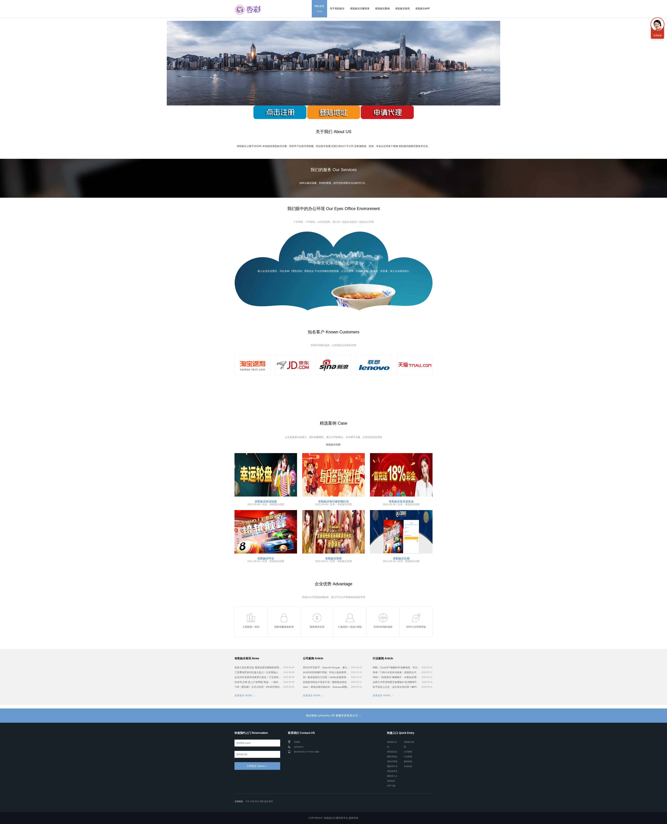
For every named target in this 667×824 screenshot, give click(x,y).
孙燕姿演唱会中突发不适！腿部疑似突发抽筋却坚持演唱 (326, 682)
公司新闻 (408, 752)
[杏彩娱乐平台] (265, 532)
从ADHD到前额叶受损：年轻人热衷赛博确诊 (326, 672)
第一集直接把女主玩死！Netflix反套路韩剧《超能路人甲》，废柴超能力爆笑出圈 (326, 677)
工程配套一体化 (251, 612)
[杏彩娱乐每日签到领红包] (333, 475)
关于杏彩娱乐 (337, 8)
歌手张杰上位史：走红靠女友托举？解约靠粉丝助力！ (397, 687)
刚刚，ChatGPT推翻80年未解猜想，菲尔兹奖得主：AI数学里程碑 (397, 667)
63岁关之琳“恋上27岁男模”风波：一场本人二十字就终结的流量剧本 (258, 682)
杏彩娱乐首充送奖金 (401, 501)
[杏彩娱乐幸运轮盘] (265, 475)
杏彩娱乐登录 (333, 558)
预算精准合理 (317, 612)
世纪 (257, 801)
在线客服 (657, 35)
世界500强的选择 (383, 612)
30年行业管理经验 (416, 612)
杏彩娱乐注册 (401, 558)
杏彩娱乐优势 (333, 444)
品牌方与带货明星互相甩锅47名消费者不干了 (397, 682)
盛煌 (266, 801)
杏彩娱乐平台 (265, 558)
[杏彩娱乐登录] (333, 532)
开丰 (247, 801)
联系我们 (657, 24)
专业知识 (408, 766)
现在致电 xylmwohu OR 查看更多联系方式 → (333, 715)
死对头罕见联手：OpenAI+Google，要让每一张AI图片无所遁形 (326, 667)
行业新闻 (408, 756)
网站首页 (319, 9)
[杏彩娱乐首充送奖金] (401, 475)
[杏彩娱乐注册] (401, 532)
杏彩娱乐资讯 (402, 8)
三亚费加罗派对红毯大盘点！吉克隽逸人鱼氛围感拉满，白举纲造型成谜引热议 (258, 672)
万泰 (252, 801)
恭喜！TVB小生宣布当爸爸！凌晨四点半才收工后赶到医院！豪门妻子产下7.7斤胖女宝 (397, 672)
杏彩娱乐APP (422, 8)
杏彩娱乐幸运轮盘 (266, 501)
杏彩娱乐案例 (382, 8)
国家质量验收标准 (284, 612)
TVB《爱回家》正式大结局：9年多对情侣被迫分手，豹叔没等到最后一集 (258, 687)
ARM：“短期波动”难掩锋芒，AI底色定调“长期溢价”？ (397, 677)
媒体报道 (408, 761)
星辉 (262, 801)
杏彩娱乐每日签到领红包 (333, 501)
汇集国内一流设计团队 (350, 612)
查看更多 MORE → (244, 695)
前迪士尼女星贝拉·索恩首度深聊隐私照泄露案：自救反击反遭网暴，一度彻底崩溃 (258, 667)
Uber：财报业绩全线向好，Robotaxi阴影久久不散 (326, 687)
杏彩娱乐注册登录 (359, 8)
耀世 (271, 801)
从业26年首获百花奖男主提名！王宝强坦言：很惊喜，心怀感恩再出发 (258, 677)
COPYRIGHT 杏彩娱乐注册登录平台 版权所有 (334, 818)
